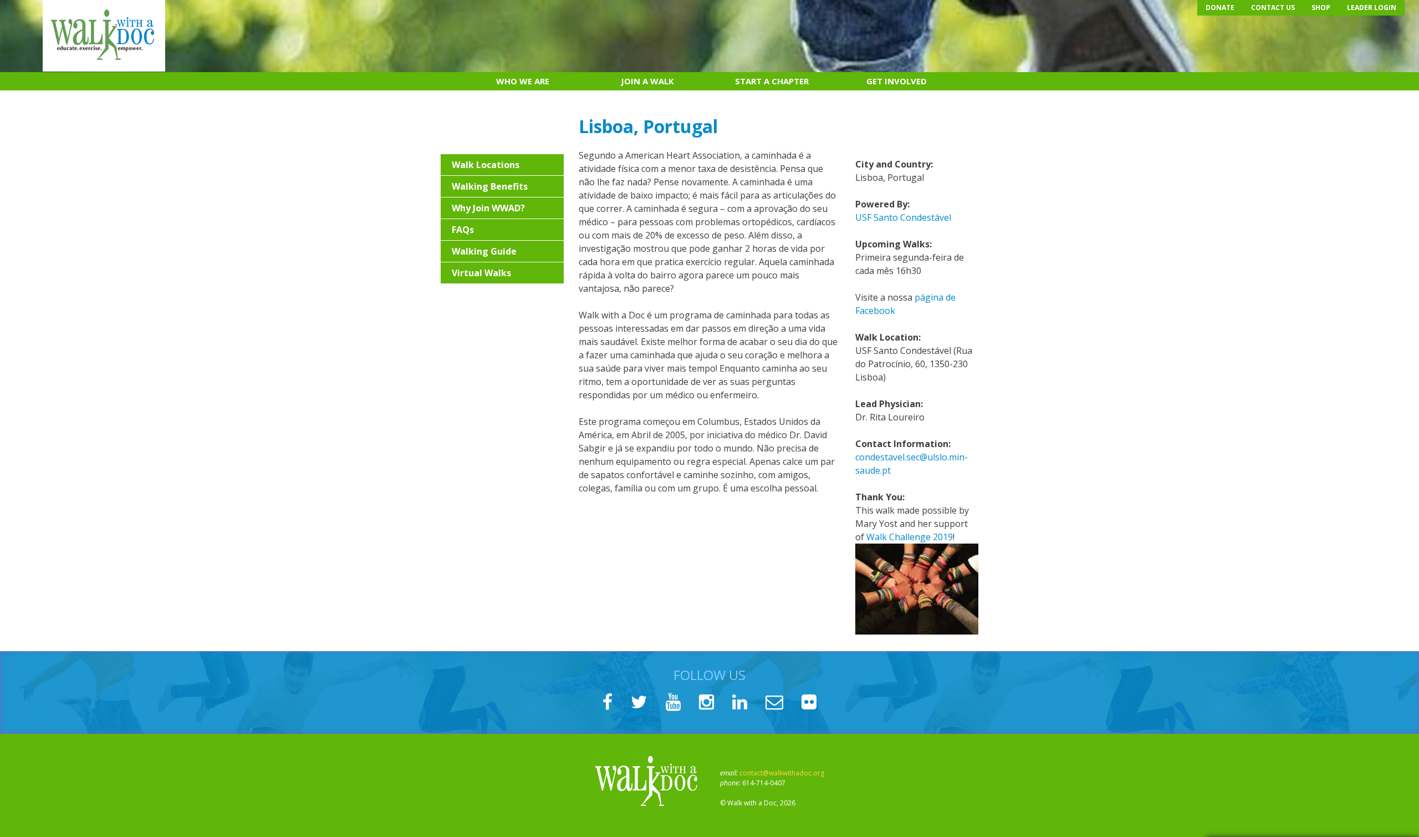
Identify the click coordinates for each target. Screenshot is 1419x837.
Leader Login (1371, 7)
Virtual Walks (481, 273)
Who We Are (522, 81)
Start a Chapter (772, 81)
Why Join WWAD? (488, 208)
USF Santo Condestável (903, 217)
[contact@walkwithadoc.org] (774, 705)
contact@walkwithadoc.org (781, 773)
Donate (1220, 7)
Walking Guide (484, 251)
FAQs (463, 230)
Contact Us (1273, 7)
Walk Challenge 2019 (909, 537)
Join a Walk (647, 81)
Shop (1320, 7)
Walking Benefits (490, 186)
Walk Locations (485, 165)
